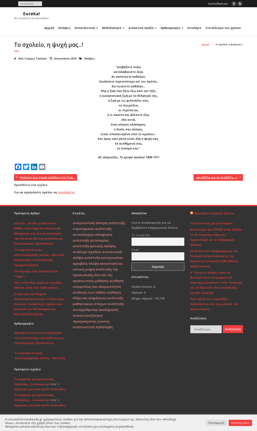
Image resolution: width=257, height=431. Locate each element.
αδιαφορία (103, 234)
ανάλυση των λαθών (89, 292)
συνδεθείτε (66, 192)
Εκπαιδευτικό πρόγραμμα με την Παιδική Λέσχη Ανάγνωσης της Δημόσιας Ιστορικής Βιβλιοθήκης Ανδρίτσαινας (214, 258)
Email (135, 250)
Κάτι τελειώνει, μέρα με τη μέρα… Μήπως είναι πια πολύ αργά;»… (38, 285)
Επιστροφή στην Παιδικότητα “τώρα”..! (36, 273)
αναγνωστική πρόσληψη (93, 327)
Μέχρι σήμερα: (143, 298)
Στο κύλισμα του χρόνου (223, 28)
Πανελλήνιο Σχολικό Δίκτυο (214, 213)
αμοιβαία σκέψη (86, 263)
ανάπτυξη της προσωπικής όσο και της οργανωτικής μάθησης (95, 275)
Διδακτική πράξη (141, 28)
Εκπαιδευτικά (85, 28)
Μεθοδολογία (111, 28)
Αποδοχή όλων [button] (240, 423)
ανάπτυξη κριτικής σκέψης (94, 246)
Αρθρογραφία (170, 28)
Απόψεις (64, 28)
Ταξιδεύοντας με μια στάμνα (211, 223)
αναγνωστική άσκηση (90, 223)
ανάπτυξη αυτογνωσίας (103, 257)
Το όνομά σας (141, 235)
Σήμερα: (138, 292)
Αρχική (49, 28)
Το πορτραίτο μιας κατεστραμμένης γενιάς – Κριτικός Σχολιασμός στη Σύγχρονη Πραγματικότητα (39, 257)
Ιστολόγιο (194, 28)
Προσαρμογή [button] (216, 423)
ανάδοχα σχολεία (87, 252)
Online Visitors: (143, 287)
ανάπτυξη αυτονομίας (91, 240)
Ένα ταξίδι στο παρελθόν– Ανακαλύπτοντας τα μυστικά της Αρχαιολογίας (214, 304)
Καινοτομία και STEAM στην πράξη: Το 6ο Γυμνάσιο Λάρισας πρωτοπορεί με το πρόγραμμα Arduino (216, 237)
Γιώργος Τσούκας (35, 58)
